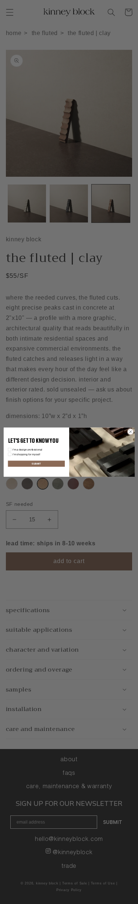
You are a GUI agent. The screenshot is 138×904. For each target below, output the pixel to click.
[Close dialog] (130, 432)
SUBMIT (36, 463)
